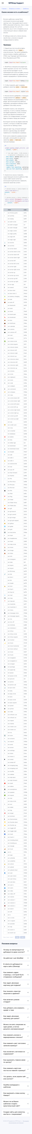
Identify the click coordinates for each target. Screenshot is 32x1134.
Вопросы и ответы (14, 8)
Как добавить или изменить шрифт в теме (13, 1009)
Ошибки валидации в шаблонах (11, 1086)
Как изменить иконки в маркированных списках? (13, 1036)
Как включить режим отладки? (11, 1001)
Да (17, 937)
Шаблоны (26, 8)
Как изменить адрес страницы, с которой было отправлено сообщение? (13, 975)
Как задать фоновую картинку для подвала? (12, 984)
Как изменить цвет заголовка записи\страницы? (14, 1044)
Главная (4, 8)
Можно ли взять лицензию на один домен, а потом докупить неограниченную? (14, 1027)
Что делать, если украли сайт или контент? (14, 1078)
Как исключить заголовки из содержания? (14, 1053)
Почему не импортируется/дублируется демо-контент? (14, 951)
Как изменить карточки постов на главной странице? (14, 1069)
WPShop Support (16, 3)
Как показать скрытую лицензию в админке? (11, 992)
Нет (23, 937)
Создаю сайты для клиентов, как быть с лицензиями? (14, 1113)
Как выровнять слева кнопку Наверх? (14, 1094)
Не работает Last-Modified (13, 958)
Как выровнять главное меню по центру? (14, 1061)
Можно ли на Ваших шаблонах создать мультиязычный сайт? (11, 1104)
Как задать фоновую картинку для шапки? (11, 1017)
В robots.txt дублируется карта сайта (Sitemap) (12, 965)
